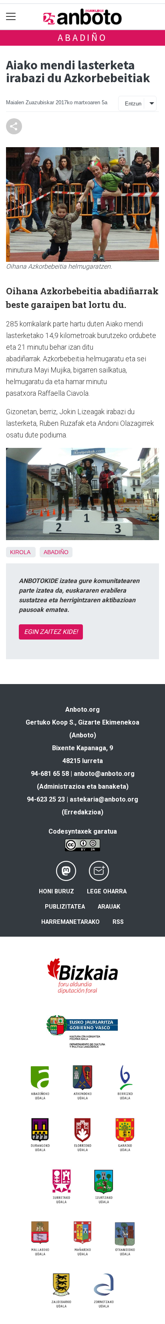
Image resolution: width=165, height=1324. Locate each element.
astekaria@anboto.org (104, 799)
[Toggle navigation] (11, 17)
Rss (118, 922)
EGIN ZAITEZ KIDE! (51, 632)
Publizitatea (65, 906)
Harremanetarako (70, 922)
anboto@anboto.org (104, 773)
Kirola (20, 552)
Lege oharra (107, 891)
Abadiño (82, 37)
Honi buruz (56, 891)
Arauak (109, 906)
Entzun (133, 104)
